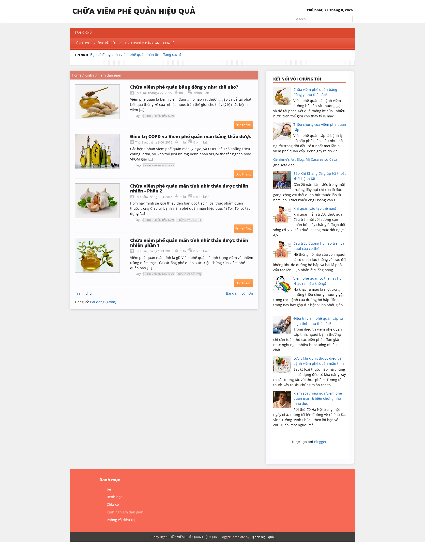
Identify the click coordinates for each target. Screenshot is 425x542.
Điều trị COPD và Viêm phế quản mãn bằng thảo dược (191, 136)
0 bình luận (201, 93)
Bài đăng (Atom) (103, 302)
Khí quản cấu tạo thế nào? (314, 208)
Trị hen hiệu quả (262, 537)
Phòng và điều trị (189, 220)
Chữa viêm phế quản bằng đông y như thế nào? (184, 87)
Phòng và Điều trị (107, 43)
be (109, 489)
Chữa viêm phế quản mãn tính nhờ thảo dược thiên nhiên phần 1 (189, 242)
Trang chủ (83, 33)
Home (76, 75)
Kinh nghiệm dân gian (142, 43)
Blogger (320, 441)
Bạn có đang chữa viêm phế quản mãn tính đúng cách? (135, 54)
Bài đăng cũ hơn (239, 293)
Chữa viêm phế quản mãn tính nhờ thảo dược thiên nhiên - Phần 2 (189, 188)
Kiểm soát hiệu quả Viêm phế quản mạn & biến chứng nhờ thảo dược (317, 398)
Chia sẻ (168, 43)
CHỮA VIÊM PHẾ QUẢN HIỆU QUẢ (133, 11)
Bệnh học (82, 43)
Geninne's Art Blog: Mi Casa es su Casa (305, 159)
